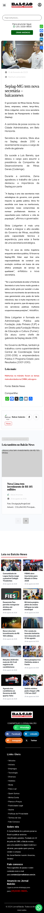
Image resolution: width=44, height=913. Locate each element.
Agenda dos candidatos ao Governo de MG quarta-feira (9, 692)
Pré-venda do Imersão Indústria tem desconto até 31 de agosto (32, 634)
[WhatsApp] (41, 26)
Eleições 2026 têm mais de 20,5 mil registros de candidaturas (11, 663)
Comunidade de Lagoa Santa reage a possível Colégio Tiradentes (11, 577)
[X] (41, 35)
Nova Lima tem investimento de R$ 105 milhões (11, 633)
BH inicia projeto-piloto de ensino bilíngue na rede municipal (32, 606)
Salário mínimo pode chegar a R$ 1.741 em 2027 (32, 690)
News (8, 423)
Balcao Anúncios (18, 417)
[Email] (41, 43)
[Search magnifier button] (39, 17)
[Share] (41, 48)
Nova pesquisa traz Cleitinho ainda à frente (33, 662)
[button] (4, 5)
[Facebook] (41, 31)
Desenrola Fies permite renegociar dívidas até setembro (11, 606)
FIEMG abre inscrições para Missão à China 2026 (31, 577)
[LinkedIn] (41, 39)
